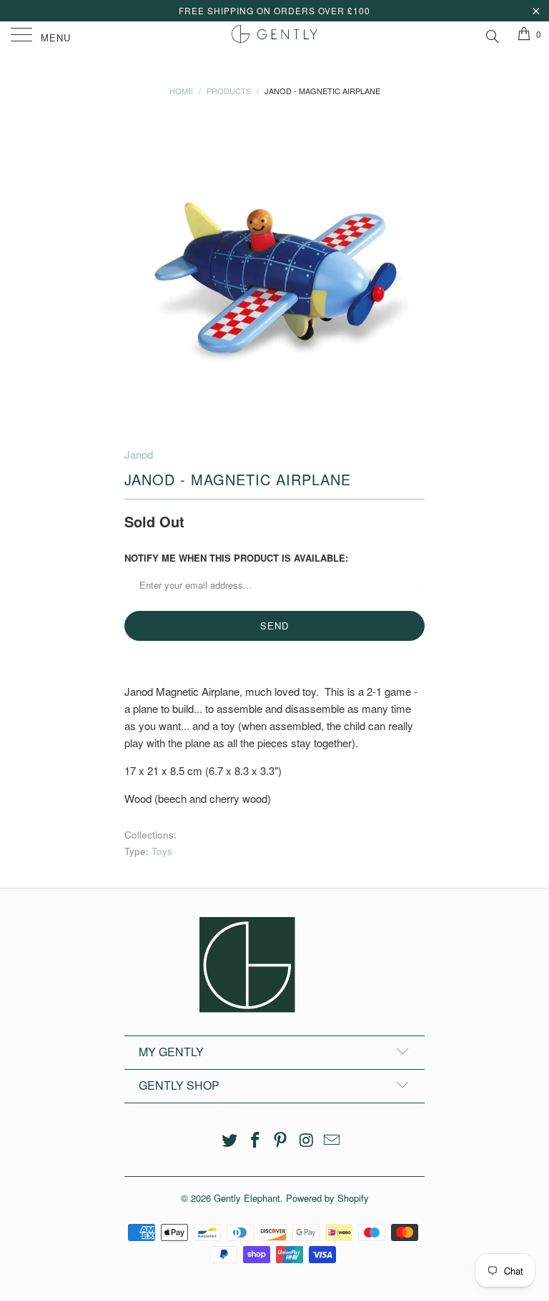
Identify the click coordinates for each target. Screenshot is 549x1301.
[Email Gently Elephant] (332, 1140)
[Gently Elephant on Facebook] (255, 1140)
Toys (162, 851)
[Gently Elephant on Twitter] (230, 1140)
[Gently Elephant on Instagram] (306, 1140)
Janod (138, 454)
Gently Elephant (247, 1198)
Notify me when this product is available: (236, 558)
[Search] (491, 34)
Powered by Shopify (327, 1198)
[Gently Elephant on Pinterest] (281, 1140)
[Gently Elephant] (274, 35)
